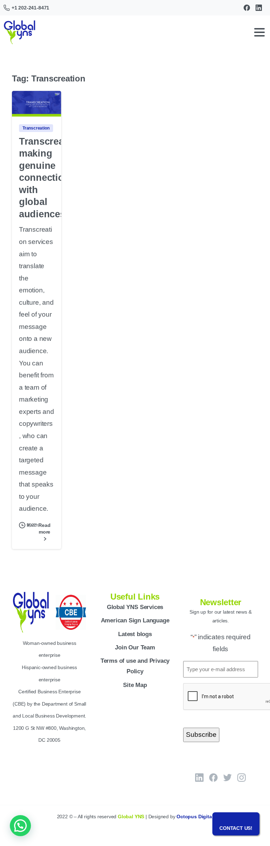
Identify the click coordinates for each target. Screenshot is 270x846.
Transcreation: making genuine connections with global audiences (51, 177)
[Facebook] (247, 8)
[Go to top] (250, 812)
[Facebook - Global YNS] (213, 777)
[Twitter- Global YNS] (227, 777)
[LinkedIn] (259, 8)
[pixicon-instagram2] (241, 777)
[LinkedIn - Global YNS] (199, 777)
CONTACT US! (235, 828)
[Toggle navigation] (259, 32)
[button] (20, 825)
